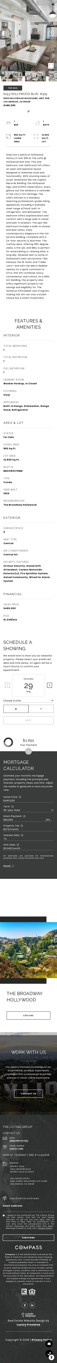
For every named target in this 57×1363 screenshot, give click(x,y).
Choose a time (12, 700)
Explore (28, 1015)
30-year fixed (11, 810)
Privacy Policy (45, 1228)
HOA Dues (9, 844)
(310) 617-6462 (16, 1149)
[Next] (49, 685)
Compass (10, 1254)
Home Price (10, 797)
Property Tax (11, 825)
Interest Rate (11, 835)
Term (6, 806)
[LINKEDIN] (32, 1305)
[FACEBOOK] (25, 1305)
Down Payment (12, 816)
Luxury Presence (28, 1324)
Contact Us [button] (28, 1093)
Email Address (12, 1205)
